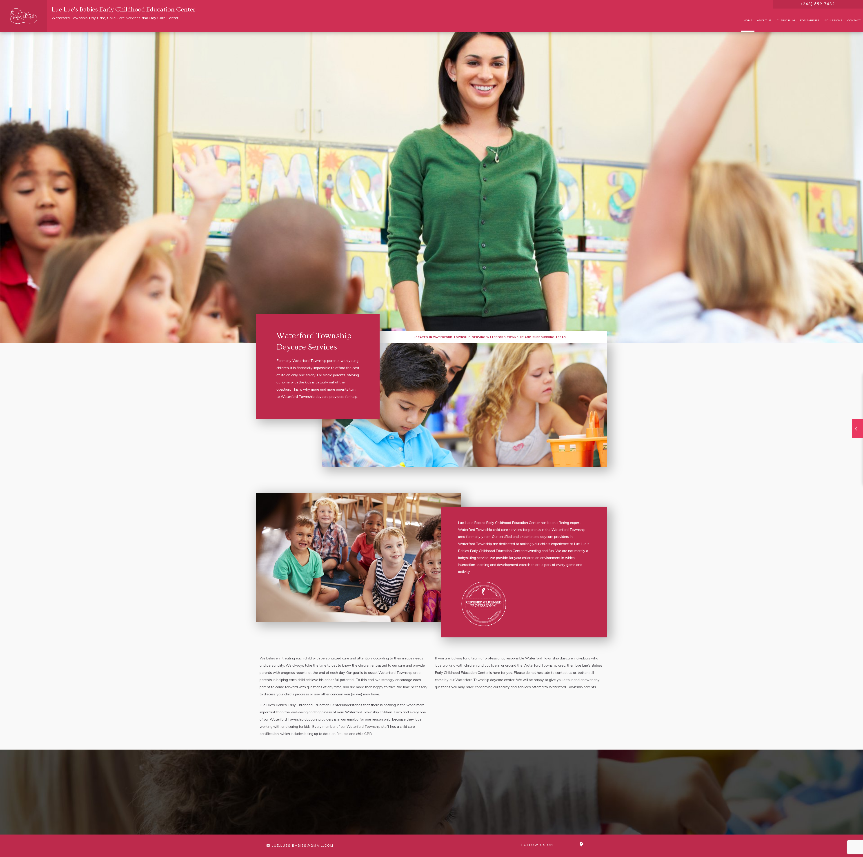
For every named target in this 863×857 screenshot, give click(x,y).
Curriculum (786, 20)
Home (748, 20)
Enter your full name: (752, 392)
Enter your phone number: (756, 408)
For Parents (809, 20)
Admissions (833, 20)
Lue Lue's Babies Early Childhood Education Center (123, 9)
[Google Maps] (581, 844)
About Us (764, 20)
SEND (818, 471)
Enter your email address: (755, 425)
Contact (854, 20)
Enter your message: (752, 441)
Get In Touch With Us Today (431, 794)
